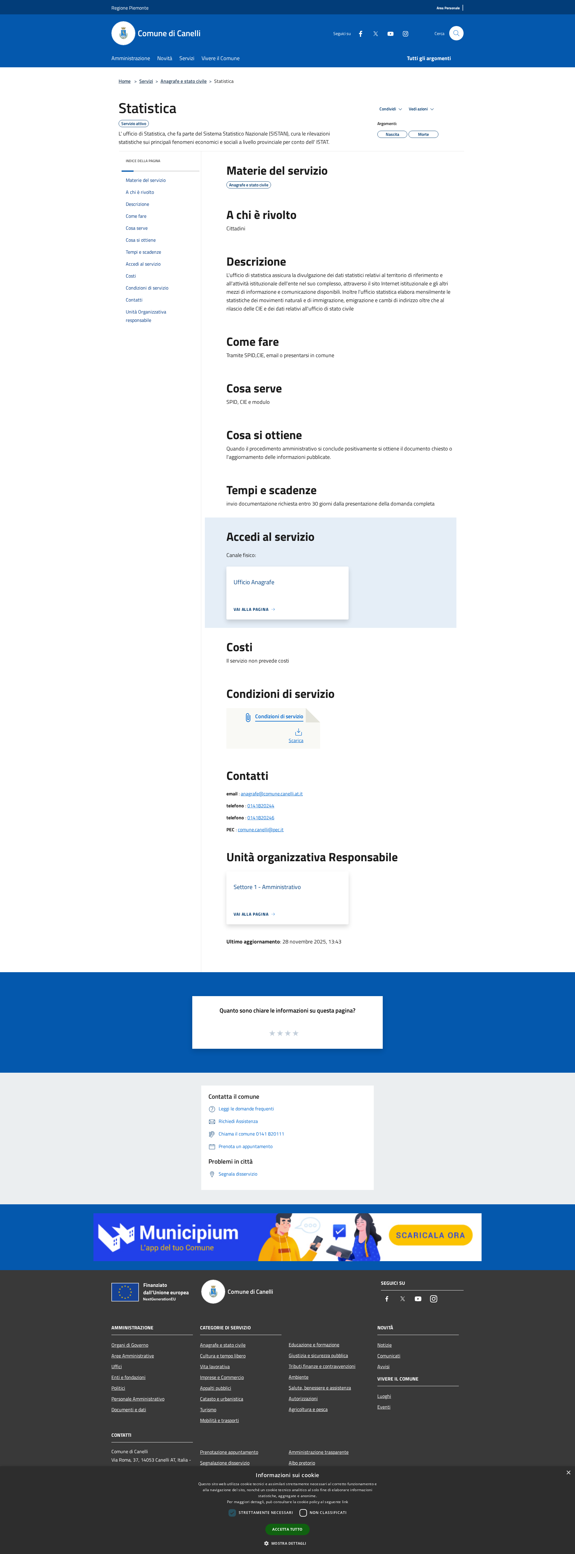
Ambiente (298, 1377)
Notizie (384, 1344)
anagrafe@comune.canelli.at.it (272, 793)
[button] (287, 1543)
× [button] (568, 1473)
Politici (118, 1388)
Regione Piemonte (130, 7)
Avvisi (383, 1366)
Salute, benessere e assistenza (320, 1387)
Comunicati (388, 1355)
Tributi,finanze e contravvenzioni (322, 1366)
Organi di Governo (129, 1344)
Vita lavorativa (215, 1366)
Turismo (208, 1409)
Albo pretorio (302, 1462)
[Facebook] (358, 33)
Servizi (146, 81)
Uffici (116, 1366)
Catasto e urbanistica (221, 1398)
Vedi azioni (419, 109)
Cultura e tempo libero (223, 1355)
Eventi (384, 1406)
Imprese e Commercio (222, 1377)
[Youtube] (388, 33)
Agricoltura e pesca (308, 1409)
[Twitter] (373, 33)
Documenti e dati (128, 1409)
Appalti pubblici (215, 1388)
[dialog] (287, 1510)
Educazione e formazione (314, 1344)
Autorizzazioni (303, 1398)
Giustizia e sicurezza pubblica (318, 1355)
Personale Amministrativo (137, 1398)
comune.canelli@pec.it (261, 829)
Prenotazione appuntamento (229, 1452)
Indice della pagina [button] (143, 161)
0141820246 (260, 817)
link (345, 1501)
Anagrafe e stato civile (184, 81)
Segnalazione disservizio (224, 1462)
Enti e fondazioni (128, 1377)
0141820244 (260, 805)
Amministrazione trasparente (319, 1452)
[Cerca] (456, 33)
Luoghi (384, 1396)
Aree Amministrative (132, 1355)
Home (125, 81)
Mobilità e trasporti (219, 1420)
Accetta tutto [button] (287, 1529)
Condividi (388, 109)
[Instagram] (403, 33)
